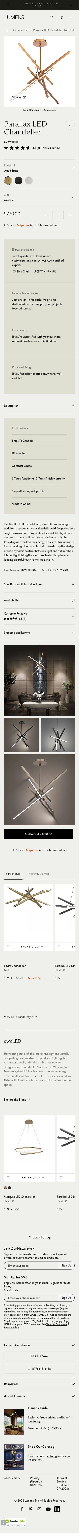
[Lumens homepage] (14, 17)
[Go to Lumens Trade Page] (14, 1422)
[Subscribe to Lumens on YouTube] (48, 1509)
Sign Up (66, 1265)
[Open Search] (51, 17)
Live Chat (23, 271)
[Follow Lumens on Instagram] (39, 1509)
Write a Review (51, 147)
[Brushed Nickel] (29, 180)
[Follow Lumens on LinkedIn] (57, 1509)
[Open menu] (71, 17)
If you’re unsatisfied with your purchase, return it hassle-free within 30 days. (36, 339)
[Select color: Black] (9, 1187)
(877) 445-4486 (46, 271)
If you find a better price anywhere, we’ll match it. (37, 376)
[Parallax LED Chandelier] (39, 71)
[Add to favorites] (70, 125)
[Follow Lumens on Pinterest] (30, 1509)
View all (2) (19, 97)
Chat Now (41, 1356)
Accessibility (12, 1478)
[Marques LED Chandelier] (29, 1140)
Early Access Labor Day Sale (41, 5)
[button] (17, 148)
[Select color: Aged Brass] (5, 1187)
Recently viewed (38, 873)
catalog (52, 1456)
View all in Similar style (18, 1016)
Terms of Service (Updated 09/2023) (63, 1483)
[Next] (71, 5)
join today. (34, 1421)
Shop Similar (30, 947)
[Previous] (8, 5)
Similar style (13, 873)
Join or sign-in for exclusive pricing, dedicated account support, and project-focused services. (37, 304)
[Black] (18, 180)
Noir (7, 970)
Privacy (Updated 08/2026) (36, 1481)
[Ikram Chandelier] (28, 908)
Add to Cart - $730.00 (38, 834)
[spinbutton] (58, 215)
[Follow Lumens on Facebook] (22, 1509)
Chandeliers (20, 30)
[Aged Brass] (8, 180)
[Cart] (62, 18)
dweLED (13, 141)
